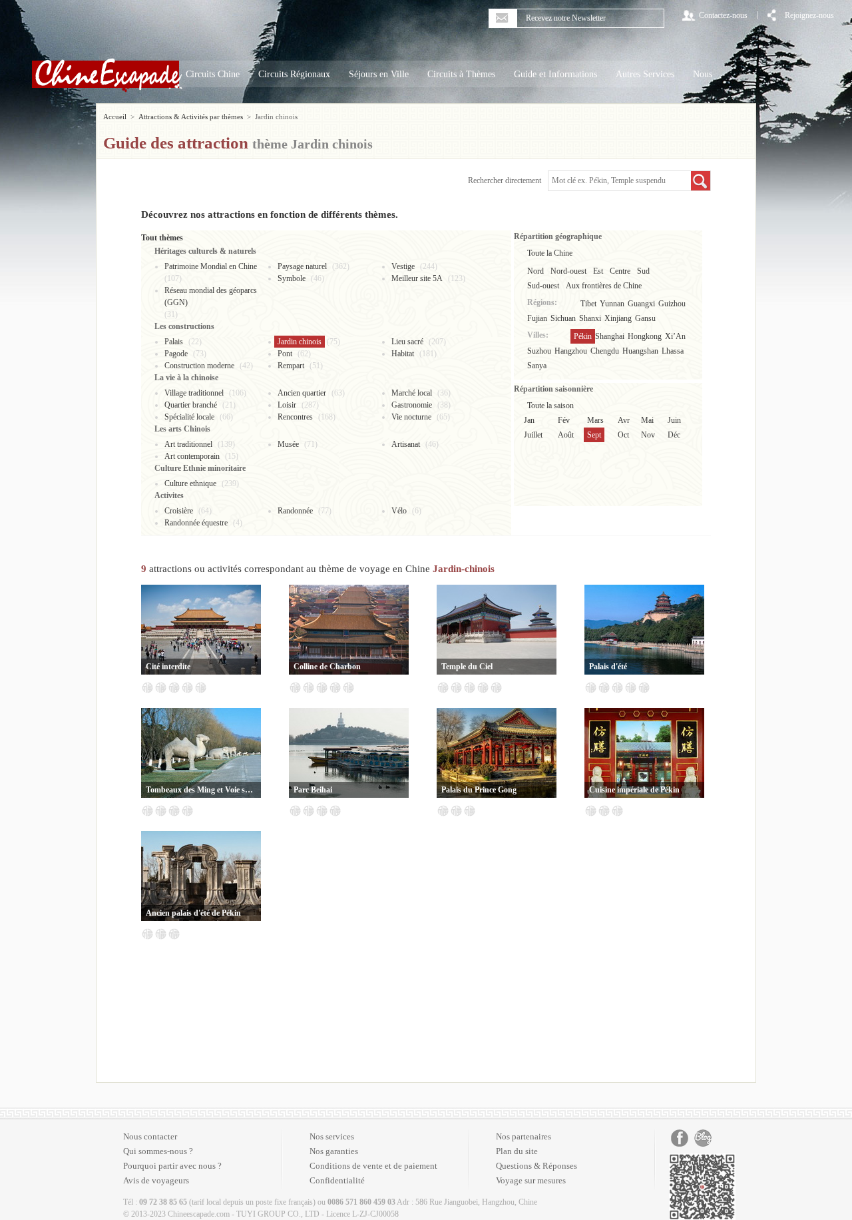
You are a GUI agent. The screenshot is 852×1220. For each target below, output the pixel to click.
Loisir (287, 405)
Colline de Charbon (327, 666)
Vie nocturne (411, 417)
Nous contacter (150, 1136)
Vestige (403, 266)
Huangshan (640, 351)
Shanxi (590, 318)
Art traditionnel (188, 444)
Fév (564, 420)
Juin (674, 420)
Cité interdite (168, 666)
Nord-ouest (568, 271)
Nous (702, 74)
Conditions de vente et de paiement (373, 1166)
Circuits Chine (213, 74)
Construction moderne (199, 365)
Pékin (583, 336)
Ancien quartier (302, 393)
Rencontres (295, 417)
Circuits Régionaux (294, 74)
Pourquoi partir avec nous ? (172, 1166)
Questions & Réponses (536, 1166)
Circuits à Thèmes (461, 74)
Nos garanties (334, 1151)
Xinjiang (618, 318)
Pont (285, 353)
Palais (173, 341)
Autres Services (645, 74)
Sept (594, 435)
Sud (643, 271)
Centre (620, 271)
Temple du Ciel (467, 666)
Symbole (292, 278)
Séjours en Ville (379, 74)
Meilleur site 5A (417, 278)
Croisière (178, 510)
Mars (595, 420)
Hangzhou (570, 351)
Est (598, 271)
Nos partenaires (523, 1136)
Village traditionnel (194, 393)
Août (566, 435)
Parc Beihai (313, 789)
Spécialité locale (189, 417)
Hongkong (645, 336)
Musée (288, 444)
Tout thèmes (162, 237)
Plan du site (517, 1151)
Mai (647, 420)
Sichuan (563, 318)
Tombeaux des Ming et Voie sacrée (201, 789)
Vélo (399, 510)
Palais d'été (608, 666)
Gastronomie (411, 405)
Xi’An (675, 336)
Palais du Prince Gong (479, 789)
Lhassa (673, 351)
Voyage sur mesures (531, 1180)
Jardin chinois (299, 341)
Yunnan (612, 303)
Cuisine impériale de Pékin (634, 789)
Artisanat (405, 444)
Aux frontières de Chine (604, 285)
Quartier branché (190, 405)
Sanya (536, 365)
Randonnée (295, 510)
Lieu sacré (407, 341)
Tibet (588, 303)
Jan (529, 420)
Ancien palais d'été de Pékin (193, 913)
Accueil (114, 117)
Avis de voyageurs (156, 1180)
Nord (535, 271)
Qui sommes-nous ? (158, 1151)
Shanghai (609, 336)
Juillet (533, 435)
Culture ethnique (190, 483)
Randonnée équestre (196, 522)
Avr (624, 420)
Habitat (402, 353)
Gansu (645, 318)
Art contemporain (192, 456)
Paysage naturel (302, 266)
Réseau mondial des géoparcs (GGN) (210, 296)
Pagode (176, 353)
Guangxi (641, 303)
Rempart (291, 365)
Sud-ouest (543, 285)
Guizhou (672, 303)
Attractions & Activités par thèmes (190, 117)
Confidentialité (337, 1180)
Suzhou (539, 351)
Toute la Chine (549, 253)
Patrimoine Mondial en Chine (210, 266)
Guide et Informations (555, 74)
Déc (674, 435)
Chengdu (604, 351)
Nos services (332, 1136)
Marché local (411, 393)
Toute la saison (550, 405)
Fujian (537, 318)
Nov (648, 435)
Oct (623, 435)
